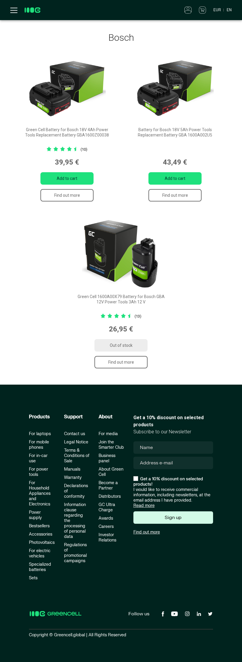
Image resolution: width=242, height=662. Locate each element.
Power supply (35, 515)
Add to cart (67, 178)
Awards (106, 518)
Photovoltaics (42, 542)
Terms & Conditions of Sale (76, 455)
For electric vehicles (39, 553)
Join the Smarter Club (111, 445)
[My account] (188, 9)
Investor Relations (107, 537)
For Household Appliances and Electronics (39, 493)
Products (39, 417)
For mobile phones (39, 445)
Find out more (67, 195)
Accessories (40, 534)
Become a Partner (108, 485)
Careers (106, 526)
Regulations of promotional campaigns (75, 552)
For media (108, 433)
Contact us (74, 433)
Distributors (110, 496)
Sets (33, 577)
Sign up (173, 518)
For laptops (40, 433)
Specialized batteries (40, 567)
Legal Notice (76, 442)
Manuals (72, 469)
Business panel (107, 458)
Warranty (73, 477)
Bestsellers (39, 525)
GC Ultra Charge (107, 507)
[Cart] (202, 9)
